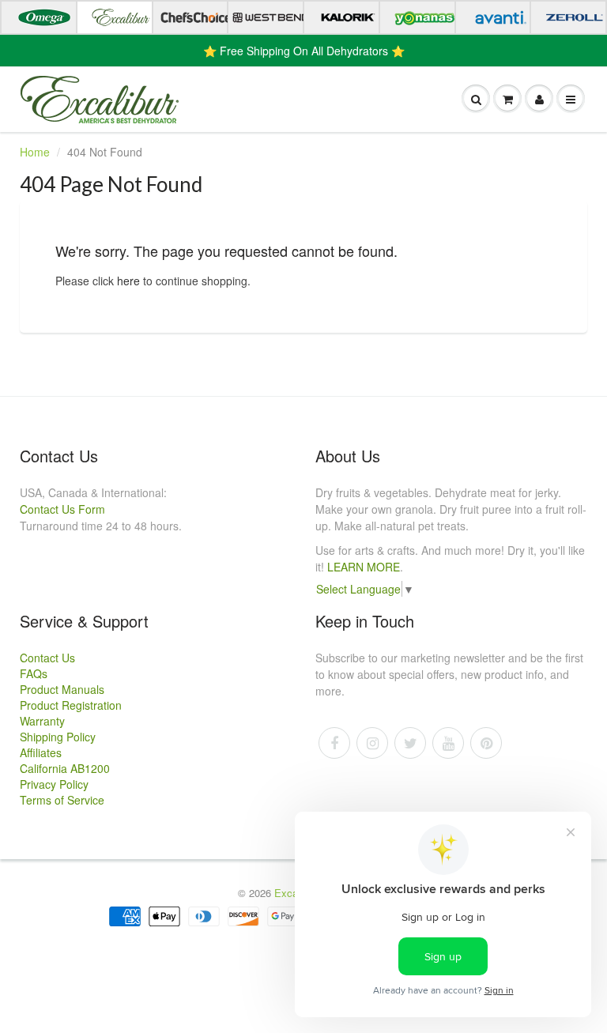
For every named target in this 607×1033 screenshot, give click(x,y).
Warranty (42, 721)
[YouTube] (448, 743)
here (128, 280)
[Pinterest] (486, 743)
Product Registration (71, 705)
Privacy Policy (54, 784)
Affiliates (41, 752)
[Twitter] (410, 743)
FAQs (33, 673)
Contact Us (47, 657)
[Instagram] (372, 743)
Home (35, 152)
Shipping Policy (58, 737)
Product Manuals (62, 689)
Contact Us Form (62, 509)
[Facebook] (334, 743)
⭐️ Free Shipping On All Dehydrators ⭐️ (304, 50)
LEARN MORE (363, 567)
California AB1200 (65, 768)
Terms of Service (62, 800)
